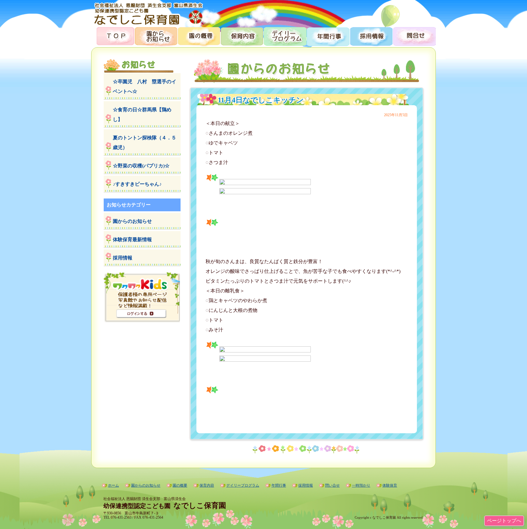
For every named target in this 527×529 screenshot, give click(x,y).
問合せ (414, 35)
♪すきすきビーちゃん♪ (137, 184)
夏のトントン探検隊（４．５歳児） (144, 142)
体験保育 (389, 485)
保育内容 (241, 35)
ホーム (113, 485)
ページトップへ (504, 520)
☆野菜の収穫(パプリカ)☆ (141, 165)
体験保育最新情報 (132, 239)
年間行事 (327, 35)
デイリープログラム (284, 35)
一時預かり (361, 485)
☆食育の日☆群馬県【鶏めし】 (142, 114)
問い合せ (332, 485)
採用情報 (370, 35)
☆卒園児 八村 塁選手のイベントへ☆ (144, 86)
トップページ (112, 35)
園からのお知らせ (155, 35)
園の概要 (198, 35)
